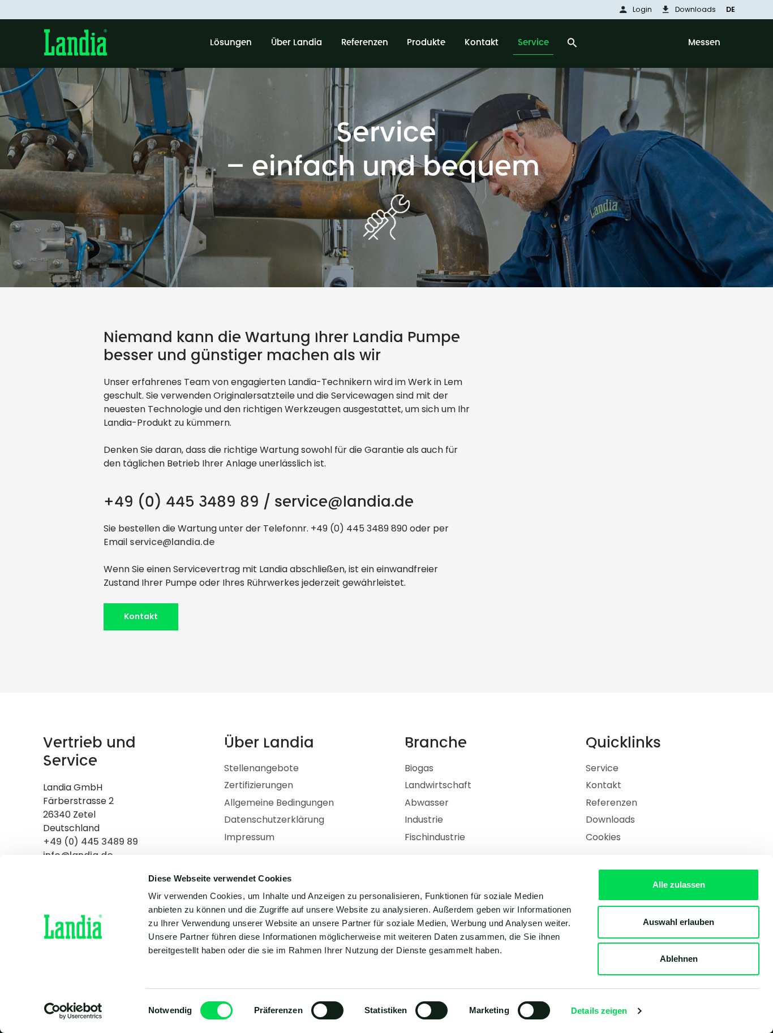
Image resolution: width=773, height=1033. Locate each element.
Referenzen (611, 802)
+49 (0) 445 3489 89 (181, 501)
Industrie (424, 819)
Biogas (419, 768)
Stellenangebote (261, 768)
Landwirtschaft (438, 785)
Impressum (249, 837)
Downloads (610, 819)
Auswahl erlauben (678, 922)
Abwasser (427, 802)
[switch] (327, 1010)
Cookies (603, 837)
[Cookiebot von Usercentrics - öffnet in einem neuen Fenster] (73, 1010)
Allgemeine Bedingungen (279, 802)
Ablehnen (679, 958)
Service (602, 768)
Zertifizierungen (258, 785)
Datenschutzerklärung (274, 819)
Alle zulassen (678, 884)
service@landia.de (344, 501)
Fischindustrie (435, 837)
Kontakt (141, 616)
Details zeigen (599, 1010)
